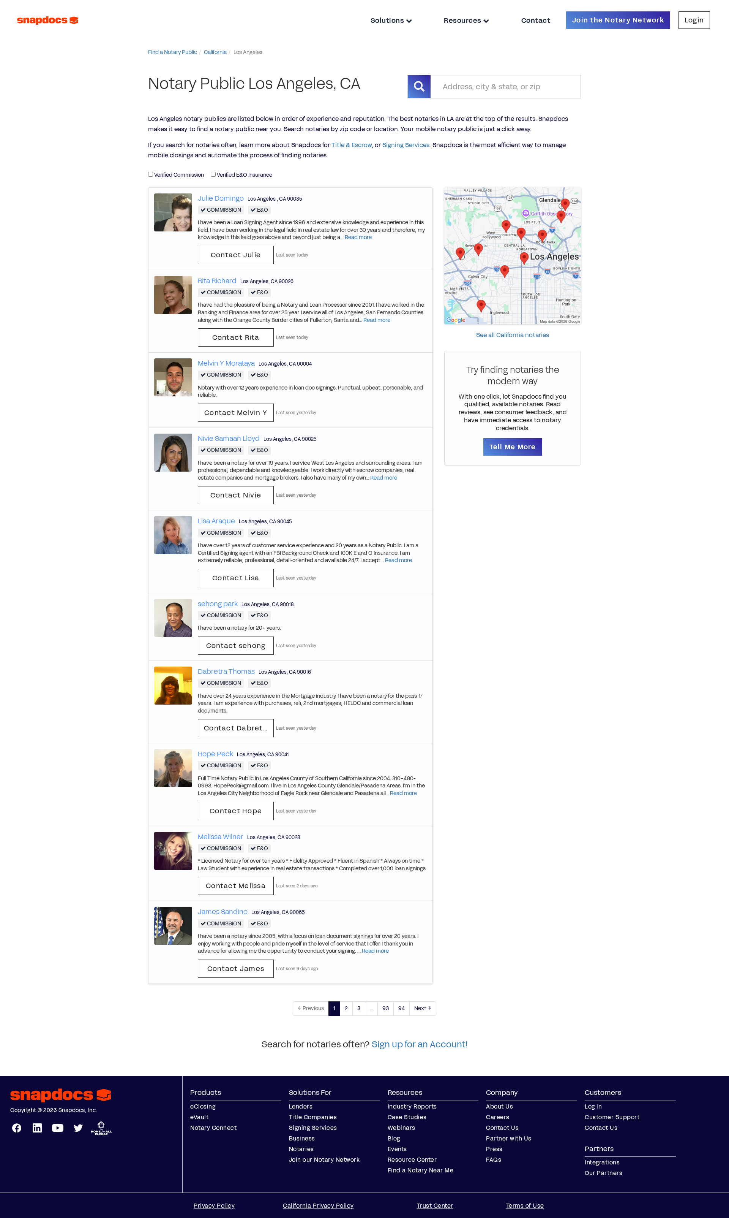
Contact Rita (236, 337)
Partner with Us (509, 1138)
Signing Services (405, 145)
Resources (463, 20)
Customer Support (612, 1117)
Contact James (235, 969)
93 (385, 1008)
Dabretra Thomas (226, 671)
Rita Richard (217, 281)
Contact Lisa (235, 578)
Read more (358, 237)
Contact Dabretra (237, 728)
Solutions (388, 20)
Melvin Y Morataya (226, 363)
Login (694, 20)
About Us (499, 1106)
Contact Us (502, 1128)
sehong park (218, 604)
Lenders (301, 1106)
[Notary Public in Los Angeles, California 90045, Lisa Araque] (173, 535)
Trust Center (435, 1206)
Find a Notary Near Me (421, 1170)
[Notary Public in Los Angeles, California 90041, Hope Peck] (173, 767)
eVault (199, 1117)
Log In (593, 1106)
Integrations (602, 1162)
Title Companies (313, 1117)
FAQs (493, 1160)
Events (397, 1149)
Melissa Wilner (220, 837)
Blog (394, 1138)
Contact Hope (236, 811)
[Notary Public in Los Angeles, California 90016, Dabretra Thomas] (173, 685)
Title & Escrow (351, 145)
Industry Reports (412, 1106)
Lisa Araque (216, 521)
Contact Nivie (235, 495)
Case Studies (407, 1117)
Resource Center (412, 1160)
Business (302, 1138)
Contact (536, 20)
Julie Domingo (221, 198)
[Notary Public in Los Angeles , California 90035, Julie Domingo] (173, 211)
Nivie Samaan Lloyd (229, 438)
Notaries (301, 1149)
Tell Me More (512, 447)
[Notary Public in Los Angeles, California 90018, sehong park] (173, 617)
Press (494, 1149)
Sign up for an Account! (420, 1044)
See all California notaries (512, 335)
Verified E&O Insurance (244, 175)
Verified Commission (178, 175)
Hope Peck (215, 754)
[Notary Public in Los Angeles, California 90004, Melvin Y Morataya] (173, 377)
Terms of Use (525, 1206)
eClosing (202, 1106)
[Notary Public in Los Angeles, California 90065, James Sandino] (173, 925)
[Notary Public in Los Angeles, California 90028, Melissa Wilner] (173, 850)
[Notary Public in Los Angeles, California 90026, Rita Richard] (173, 294)
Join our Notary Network (324, 1160)
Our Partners (603, 1173)
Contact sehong (236, 646)
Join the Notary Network (618, 20)
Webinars (401, 1128)
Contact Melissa (236, 886)
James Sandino (223, 912)
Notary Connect (213, 1128)
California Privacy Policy (318, 1206)
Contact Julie (236, 255)
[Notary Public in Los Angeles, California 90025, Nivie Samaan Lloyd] (173, 452)
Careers (498, 1117)
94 (401, 1008)
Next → (422, 1008)
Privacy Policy (214, 1206)
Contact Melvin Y (235, 413)
